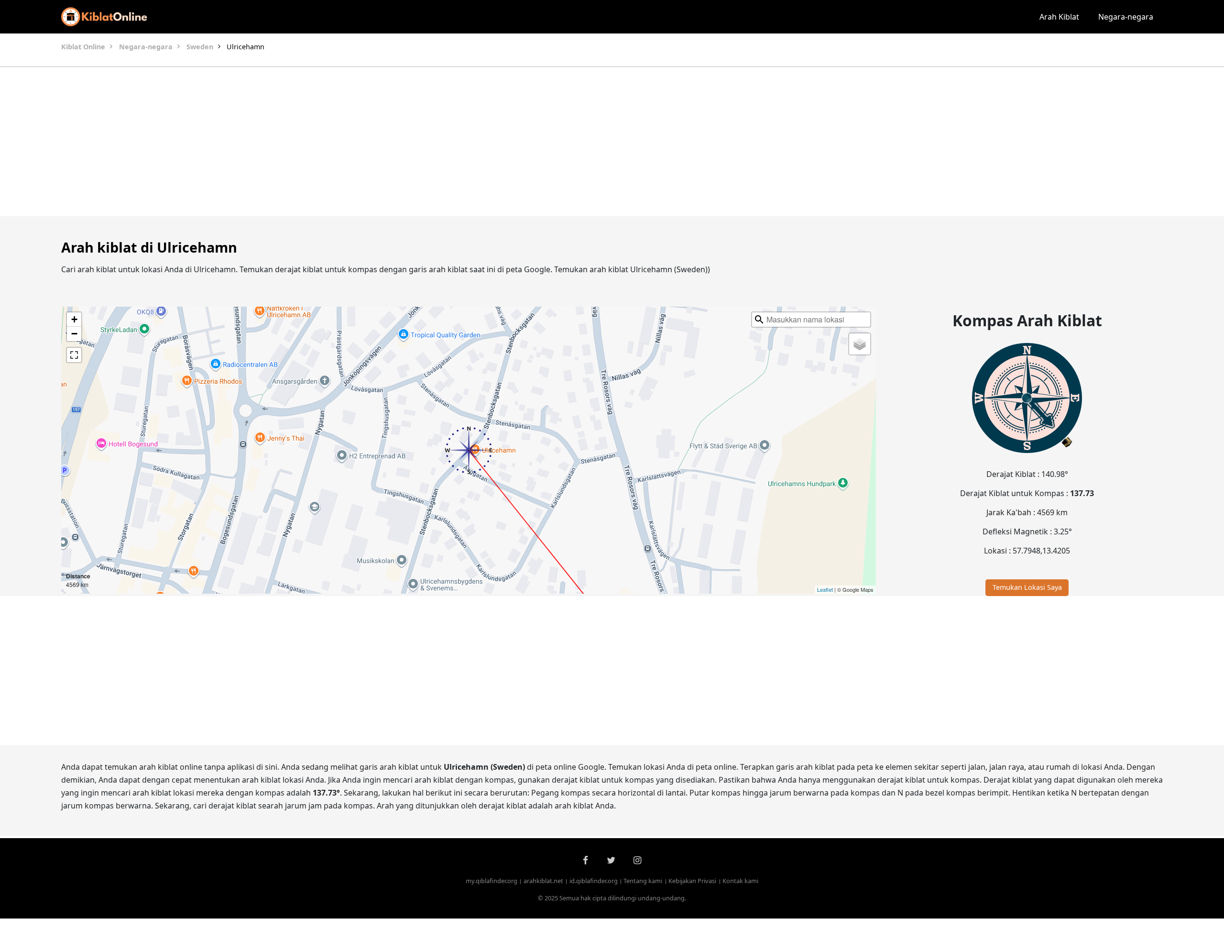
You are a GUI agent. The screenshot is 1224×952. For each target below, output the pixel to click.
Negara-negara (1125, 16)
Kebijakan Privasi (692, 880)
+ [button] (74, 319)
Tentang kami (642, 880)
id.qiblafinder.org (593, 880)
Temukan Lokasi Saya (1027, 587)
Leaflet (825, 589)
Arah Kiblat (1059, 16)
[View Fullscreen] (74, 355)
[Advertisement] (589, 142)
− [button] (74, 334)
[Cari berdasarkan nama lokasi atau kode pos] (759, 319)
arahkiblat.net (543, 880)
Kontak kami (740, 880)
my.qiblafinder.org (491, 880)
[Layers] (859, 343)
